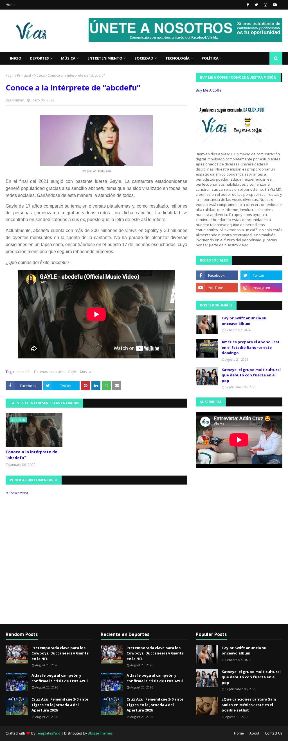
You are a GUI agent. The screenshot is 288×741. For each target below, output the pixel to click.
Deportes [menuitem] (39, 58)
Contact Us (273, 733)
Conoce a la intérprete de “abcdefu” (31, 454)
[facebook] (247, 5)
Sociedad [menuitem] (143, 58)
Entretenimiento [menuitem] (104, 58)
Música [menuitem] (68, 58)
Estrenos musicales (49, 371)
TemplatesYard (48, 733)
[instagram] (265, 5)
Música (39, 75)
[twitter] (256, 5)
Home (10, 4)
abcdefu (24, 371)
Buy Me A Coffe (209, 90)
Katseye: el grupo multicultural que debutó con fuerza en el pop (251, 375)
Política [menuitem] (210, 58)
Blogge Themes (100, 733)
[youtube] (274, 5)
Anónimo (17, 100)
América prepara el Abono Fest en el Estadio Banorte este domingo (251, 347)
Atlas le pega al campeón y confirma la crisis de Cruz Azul (60, 678)
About (254, 733)
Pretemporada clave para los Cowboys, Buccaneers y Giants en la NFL (60, 653)
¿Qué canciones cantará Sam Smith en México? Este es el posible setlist (249, 705)
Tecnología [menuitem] (177, 58)
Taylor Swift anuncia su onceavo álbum (244, 320)
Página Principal (18, 75)
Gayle (72, 371)
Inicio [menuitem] (15, 58)
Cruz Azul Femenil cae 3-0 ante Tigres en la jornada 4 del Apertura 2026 (60, 705)
